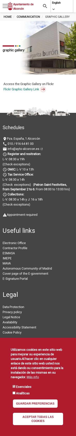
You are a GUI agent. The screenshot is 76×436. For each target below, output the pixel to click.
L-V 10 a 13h (21, 169)
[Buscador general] (45, 6)
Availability (10, 322)
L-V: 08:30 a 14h (14, 179)
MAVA (7, 263)
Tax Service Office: (21, 174)
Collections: (16, 194)
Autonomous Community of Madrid (27, 268)
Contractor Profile (15, 248)
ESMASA (9, 253)
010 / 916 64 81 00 (20, 144)
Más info (33, 377)
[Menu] (5, 6)
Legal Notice (11, 317)
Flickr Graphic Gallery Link (21, 89)
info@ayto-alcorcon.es (23, 149)
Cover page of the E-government (25, 273)
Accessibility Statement (19, 327)
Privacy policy (12, 312)
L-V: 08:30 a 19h (14, 159)
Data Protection (13, 307)
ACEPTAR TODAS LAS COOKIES (38, 418)
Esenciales (23, 387)
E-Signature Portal (15, 278)
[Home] (10, 6)
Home (8, 16)
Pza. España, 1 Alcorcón (23, 138)
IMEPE (7, 258)
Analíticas (23, 393)
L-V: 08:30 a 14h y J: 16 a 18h (23, 199)
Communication (28, 16)
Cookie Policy (12, 332)
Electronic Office (14, 243)
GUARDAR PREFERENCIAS (35, 403)
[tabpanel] (38, 47)
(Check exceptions (16, 164)
